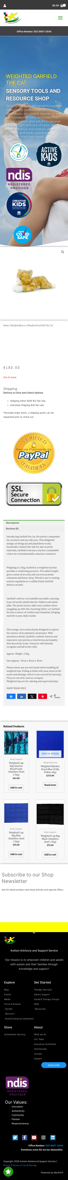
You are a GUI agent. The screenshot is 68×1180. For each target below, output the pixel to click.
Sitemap (32, 1165)
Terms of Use (19, 1165)
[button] (63, 252)
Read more (50, 785)
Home (6, 325)
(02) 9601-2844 (42, 31)
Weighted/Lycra (18, 325)
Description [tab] (12, 522)
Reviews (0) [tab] (12, 528)
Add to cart (16, 787)
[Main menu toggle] (60, 18)
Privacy (7, 1165)
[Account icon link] (4, 5)
